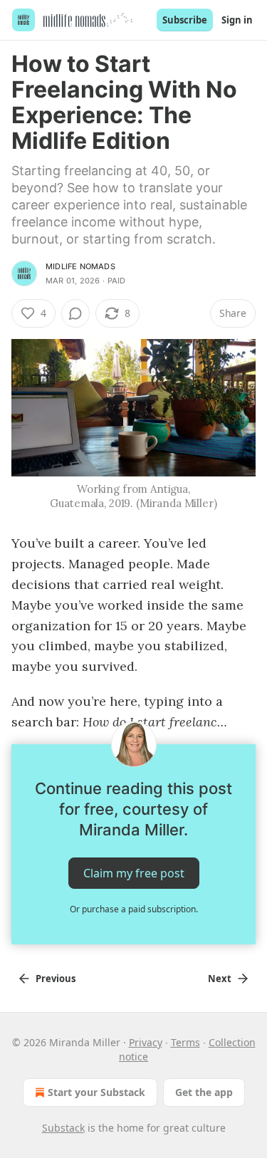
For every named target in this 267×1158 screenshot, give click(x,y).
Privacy (145, 1042)
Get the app (204, 1092)
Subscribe (184, 20)
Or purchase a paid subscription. (134, 909)
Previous (55, 978)
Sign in (237, 20)
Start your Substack (96, 1092)
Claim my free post (133, 873)
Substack (63, 1127)
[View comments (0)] (75, 313)
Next (219, 978)
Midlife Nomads (80, 266)
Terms (185, 1042)
